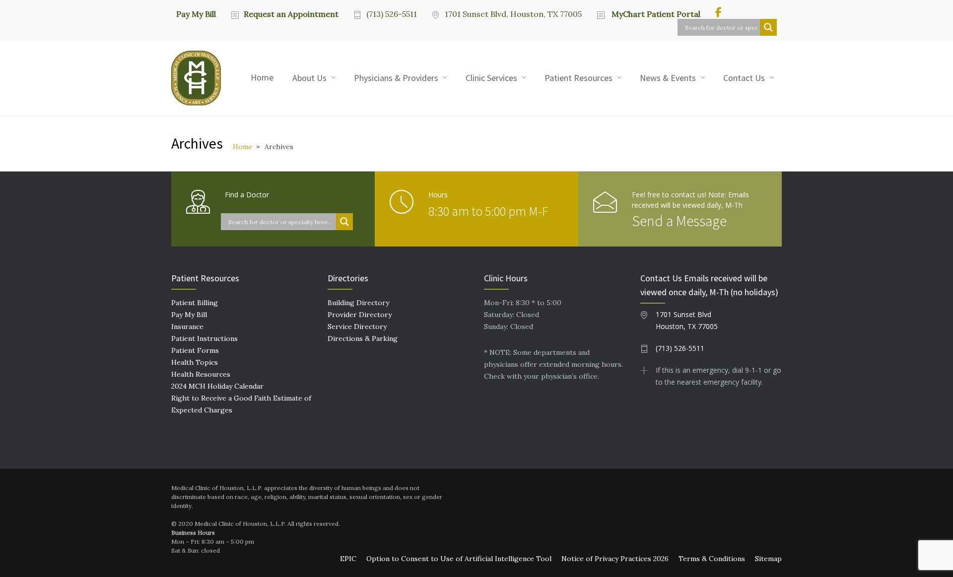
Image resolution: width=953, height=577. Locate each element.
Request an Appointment (291, 14)
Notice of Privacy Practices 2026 (615, 558)
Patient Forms (195, 350)
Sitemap (768, 558)
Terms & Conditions (712, 558)
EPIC (348, 558)
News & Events (668, 77)
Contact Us (744, 77)
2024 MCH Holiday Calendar (217, 386)
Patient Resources (579, 77)
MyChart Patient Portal (655, 14)
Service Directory (357, 326)
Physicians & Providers (396, 77)
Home (262, 77)
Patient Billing (194, 302)
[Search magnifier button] (768, 27)
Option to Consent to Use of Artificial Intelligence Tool (458, 558)
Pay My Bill (196, 13)
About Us (309, 77)
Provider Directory (360, 314)
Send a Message (679, 220)
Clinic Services (491, 77)
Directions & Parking (363, 338)
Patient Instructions (204, 338)
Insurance (187, 326)
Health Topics (194, 362)
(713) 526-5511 (391, 14)
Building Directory (358, 302)
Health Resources (200, 374)
